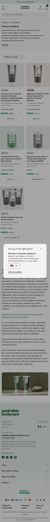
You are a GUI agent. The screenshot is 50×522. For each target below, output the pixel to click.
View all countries (15, 272)
